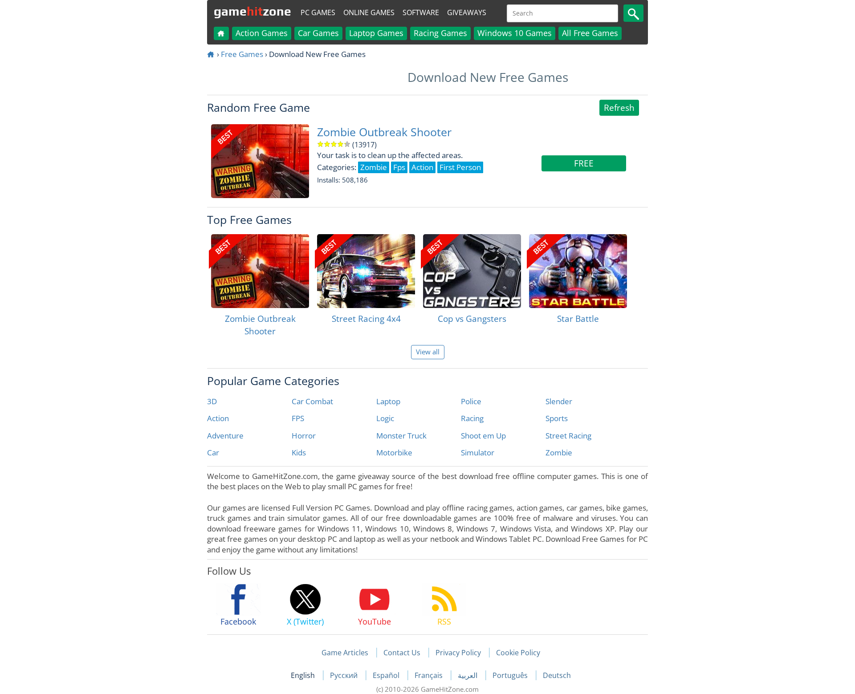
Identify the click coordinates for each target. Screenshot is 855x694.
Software (421, 12)
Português (511, 675)
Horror (304, 435)
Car (213, 452)
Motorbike (394, 452)
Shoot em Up (483, 435)
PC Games (318, 12)
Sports (557, 418)
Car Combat (312, 401)
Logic (385, 418)
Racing (472, 418)
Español (387, 675)
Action (218, 418)
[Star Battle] (578, 271)
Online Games (369, 12)
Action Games (262, 33)
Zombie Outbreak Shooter (384, 132)
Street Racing (568, 435)
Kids (299, 452)
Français (429, 675)
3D (212, 401)
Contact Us (401, 652)
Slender (559, 401)
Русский (344, 675)
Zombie (559, 452)
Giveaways (466, 12)
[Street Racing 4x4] (366, 271)
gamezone (252, 11)
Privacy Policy (458, 652)
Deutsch (557, 675)
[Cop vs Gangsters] (472, 271)
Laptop (388, 401)
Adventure (225, 435)
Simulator (477, 452)
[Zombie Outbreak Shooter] (260, 271)
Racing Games (440, 33)
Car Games (318, 33)
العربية (468, 675)
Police (471, 401)
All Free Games (590, 33)
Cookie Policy (518, 652)
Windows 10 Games (514, 33)
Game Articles (345, 652)
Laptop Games (376, 33)
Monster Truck (401, 435)
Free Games (242, 54)
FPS (298, 418)
